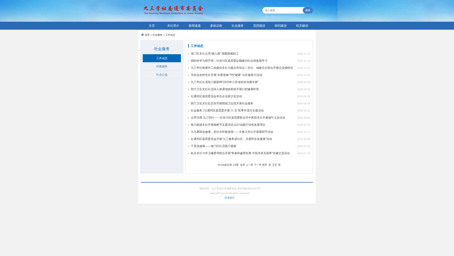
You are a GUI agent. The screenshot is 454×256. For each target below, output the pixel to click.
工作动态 (170, 34)
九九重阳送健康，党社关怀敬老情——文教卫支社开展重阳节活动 (232, 131)
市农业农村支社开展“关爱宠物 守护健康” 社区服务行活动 (226, 74)
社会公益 (162, 74)
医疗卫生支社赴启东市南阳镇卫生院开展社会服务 (222, 103)
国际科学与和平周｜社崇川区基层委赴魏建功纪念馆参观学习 (229, 60)
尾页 (264, 164)
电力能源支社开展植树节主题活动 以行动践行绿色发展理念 (228, 124)
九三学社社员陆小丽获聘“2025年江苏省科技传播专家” (225, 82)
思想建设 (259, 25)
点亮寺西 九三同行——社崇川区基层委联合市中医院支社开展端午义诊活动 (238, 117)
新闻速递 (195, 25)
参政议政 (216, 25)
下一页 (257, 164)
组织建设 (281, 25)
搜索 (307, 10)
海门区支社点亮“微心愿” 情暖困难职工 (215, 53)
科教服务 (162, 66)
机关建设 (302, 25)
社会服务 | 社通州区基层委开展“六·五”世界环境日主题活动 (227, 110)
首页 (147, 34)
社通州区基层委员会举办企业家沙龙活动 (216, 96)
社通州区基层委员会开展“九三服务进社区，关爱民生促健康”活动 (231, 138)
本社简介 (173, 25)
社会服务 (238, 25)
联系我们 (230, 197)
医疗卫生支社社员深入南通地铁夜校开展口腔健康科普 (225, 89)
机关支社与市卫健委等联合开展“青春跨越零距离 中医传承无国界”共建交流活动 (240, 153)
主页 (152, 25)
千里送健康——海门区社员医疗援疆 (213, 146)
